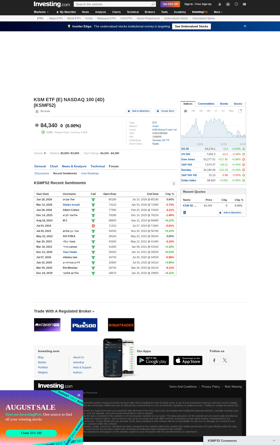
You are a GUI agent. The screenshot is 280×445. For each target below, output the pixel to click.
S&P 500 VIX (189, 175)
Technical (133, 12)
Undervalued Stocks (176, 18)
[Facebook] (214, 360)
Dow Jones (188, 159)
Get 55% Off (170, 4)
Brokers (150, 12)
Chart (54, 166)
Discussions (42, 173)
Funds (89, 18)
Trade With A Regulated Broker (62, 311)
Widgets (43, 372)
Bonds (224, 103)
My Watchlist (67, 12)
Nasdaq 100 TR (160, 140)
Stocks (238, 103)
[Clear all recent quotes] (184, 211)
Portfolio (43, 367)
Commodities (206, 103)
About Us (78, 357)
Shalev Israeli (71, 204)
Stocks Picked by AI (148, 18)
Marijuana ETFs (106, 18)
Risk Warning (233, 386)
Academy (180, 12)
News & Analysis (74, 166)
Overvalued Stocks (203, 18)
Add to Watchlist (140, 111)
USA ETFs (126, 18)
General (40, 166)
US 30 (185, 148)
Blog (41, 357)
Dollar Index (188, 180)
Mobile (42, 362)
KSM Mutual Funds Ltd (164, 129)
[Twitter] (224, 360)
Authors (77, 372)
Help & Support (82, 367)
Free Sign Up (203, 4)
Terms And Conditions (183, 386)
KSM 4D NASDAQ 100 (197, 205)
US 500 (185, 154)
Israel (155, 126)
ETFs (40, 18)
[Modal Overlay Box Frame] (41, 417)
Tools (164, 12)
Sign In (188, 4)
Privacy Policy (211, 386)
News (85, 12)
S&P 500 (186, 164)
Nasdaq (186, 169)
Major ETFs (56, 18)
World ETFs (74, 18)
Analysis (100, 12)
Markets (40, 12)
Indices (188, 103)
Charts (116, 12)
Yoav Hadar (70, 252)
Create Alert (167, 111)
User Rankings (90, 173)
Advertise (78, 362)
